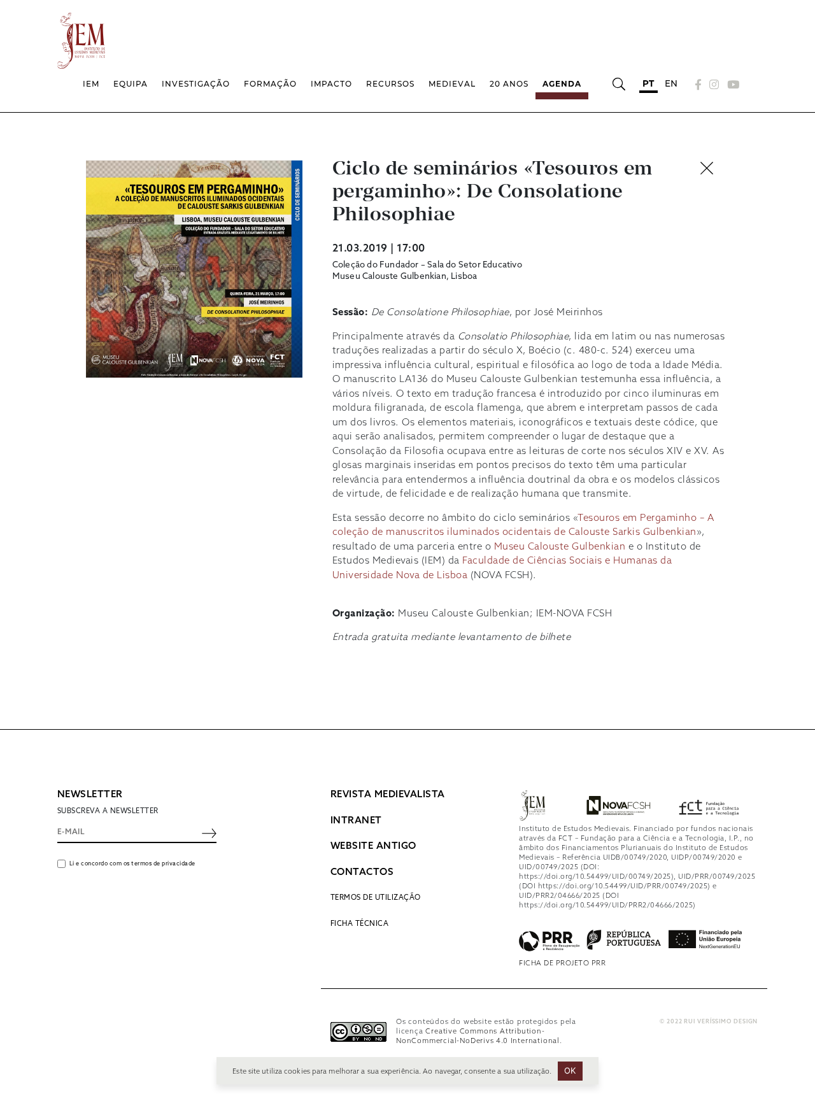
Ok (570, 1070)
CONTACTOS (362, 872)
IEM (91, 84)
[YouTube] (731, 84)
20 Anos (509, 84)
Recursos (390, 84)
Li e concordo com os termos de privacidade (132, 863)
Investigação (196, 84)
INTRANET (356, 821)
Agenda (561, 84)
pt (648, 83)
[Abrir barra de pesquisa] (618, 84)
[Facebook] (698, 84)
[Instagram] (714, 84)
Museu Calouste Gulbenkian (560, 547)
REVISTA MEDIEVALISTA (387, 794)
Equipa (130, 84)
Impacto (331, 84)
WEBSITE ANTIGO (373, 846)
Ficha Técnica (359, 924)
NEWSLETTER (90, 794)
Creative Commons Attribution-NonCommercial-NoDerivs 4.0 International (478, 1036)
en (671, 83)
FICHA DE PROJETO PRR (562, 963)
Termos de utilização (375, 897)
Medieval (452, 84)
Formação (270, 84)
